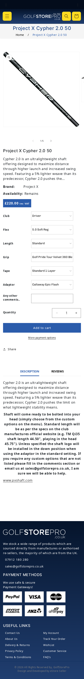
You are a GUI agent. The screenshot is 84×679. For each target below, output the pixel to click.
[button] (7, 16)
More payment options (42, 337)
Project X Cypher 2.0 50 (50, 35)
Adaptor (9, 284)
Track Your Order (54, 639)
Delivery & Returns (17, 645)
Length (8, 243)
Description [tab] (29, 371)
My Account (51, 633)
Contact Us (12, 633)
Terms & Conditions (18, 657)
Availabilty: (13, 193)
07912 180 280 (17, 559)
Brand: (9, 186)
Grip (6, 257)
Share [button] (12, 349)
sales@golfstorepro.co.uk (24, 566)
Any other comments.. (11, 298)
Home (20, 35)
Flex (6, 230)
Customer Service (54, 651)
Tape (6, 271)
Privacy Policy (14, 651)
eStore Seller (58, 671)
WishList (48, 645)
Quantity (9, 312)
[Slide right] (50, 140)
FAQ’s (47, 657)
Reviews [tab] (57, 371)
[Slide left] (33, 140)
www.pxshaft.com (18, 480)
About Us (11, 639)
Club (6, 216)
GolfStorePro (61, 667)
